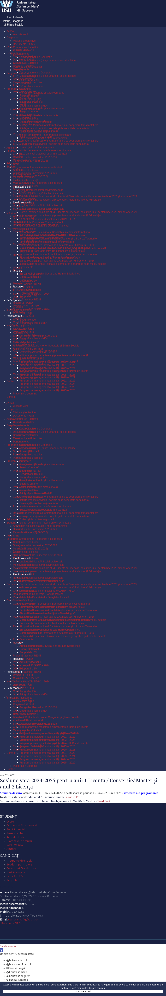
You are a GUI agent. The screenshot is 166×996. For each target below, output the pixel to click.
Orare (10, 821)
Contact (6, 886)
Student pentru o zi (19, 864)
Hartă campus (15, 872)
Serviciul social (15, 829)
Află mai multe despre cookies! (88, 988)
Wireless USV (15, 845)
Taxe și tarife (14, 833)
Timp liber (13, 880)
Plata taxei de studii (19, 841)
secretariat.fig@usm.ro (23, 919)
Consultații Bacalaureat (21, 868)
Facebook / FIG (11, 923)
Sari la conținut (9, 946)
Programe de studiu (19, 860)
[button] (1, 950)
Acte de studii (15, 837)
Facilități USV (14, 876)
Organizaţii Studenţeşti (21, 825)
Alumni (11, 848)
